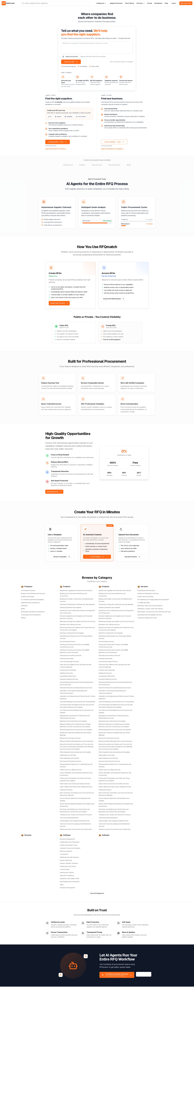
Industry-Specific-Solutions (69, 863)
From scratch (82, 116)
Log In (174, 3)
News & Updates (128, 932)
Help (166, 3)
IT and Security (65, 869)
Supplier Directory (116, 3)
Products (65, 586)
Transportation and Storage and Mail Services (75, 821)
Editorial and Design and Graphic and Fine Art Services (77, 621)
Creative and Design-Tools (68, 845)
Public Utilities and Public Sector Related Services (76, 787)
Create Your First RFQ (57, 303)
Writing (23, 618)
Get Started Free (53, 492)
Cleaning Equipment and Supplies (70, 607)
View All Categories (97, 893)
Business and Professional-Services (33, 593)
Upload (59, 116)
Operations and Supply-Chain (69, 878)
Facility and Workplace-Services (148, 593)
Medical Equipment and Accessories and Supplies (76, 730)
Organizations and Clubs (68, 755)
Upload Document (130, 557)
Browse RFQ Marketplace (112, 299)
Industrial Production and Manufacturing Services (76, 688)
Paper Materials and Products (69, 758)
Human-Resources (66, 860)
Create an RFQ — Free (55, 142)
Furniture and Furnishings (68, 670)
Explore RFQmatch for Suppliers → (113, 149)
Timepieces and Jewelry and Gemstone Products (76, 815)
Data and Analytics (66, 851)
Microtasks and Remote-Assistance (33, 612)
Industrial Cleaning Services (69, 679)
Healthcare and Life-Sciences (69, 857)
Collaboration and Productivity (70, 842)
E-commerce (64, 854)
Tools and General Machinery (69, 818)
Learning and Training (67, 872)
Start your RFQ (69, 62)
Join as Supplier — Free (112, 142)
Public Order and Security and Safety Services (75, 784)
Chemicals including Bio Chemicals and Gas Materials (77, 604)
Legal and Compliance (67, 875)
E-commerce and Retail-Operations (32, 599)
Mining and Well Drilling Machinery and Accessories (76, 741)
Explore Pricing (143, 974)
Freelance (26, 586)
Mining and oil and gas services (70, 738)
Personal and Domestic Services (70, 761)
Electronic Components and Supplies (72, 633)
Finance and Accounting (145, 596)
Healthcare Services (66, 673)
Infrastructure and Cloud (68, 866)
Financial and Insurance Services (70, 655)
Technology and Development (31, 615)
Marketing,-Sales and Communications (150, 606)
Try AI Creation (95, 557)
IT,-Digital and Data (143, 603)
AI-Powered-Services (28, 590)
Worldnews (158, 3)
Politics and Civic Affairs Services (71, 770)
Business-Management (67, 839)
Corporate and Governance (146, 590)
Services (140, 3)
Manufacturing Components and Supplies (73, 721)
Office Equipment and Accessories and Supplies (75, 752)
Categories (100, 3)
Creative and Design (27, 596)
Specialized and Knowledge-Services (149, 615)
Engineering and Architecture (30, 603)
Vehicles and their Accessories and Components (76, 829)
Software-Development (67, 888)
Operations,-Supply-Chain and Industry (150, 609)
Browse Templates (60, 557)
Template (69, 116)
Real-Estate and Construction (69, 881)
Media (23, 609)
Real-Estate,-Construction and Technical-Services (154, 612)
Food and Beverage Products (69, 661)
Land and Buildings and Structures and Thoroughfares (77, 702)
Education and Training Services (70, 624)
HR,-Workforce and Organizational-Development (153, 599)
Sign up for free (186, 3)
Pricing (149, 3)
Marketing (24, 606)
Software (65, 835)
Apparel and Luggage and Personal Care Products (76, 590)
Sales (61, 885)
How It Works (129, 3)
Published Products (66, 790)
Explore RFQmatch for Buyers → (56, 149)
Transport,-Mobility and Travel (147, 618)
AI (50, 116)
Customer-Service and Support (70, 848)
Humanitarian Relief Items (68, 676)
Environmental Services (67, 641)
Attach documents (71, 56)
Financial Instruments (67, 658)
